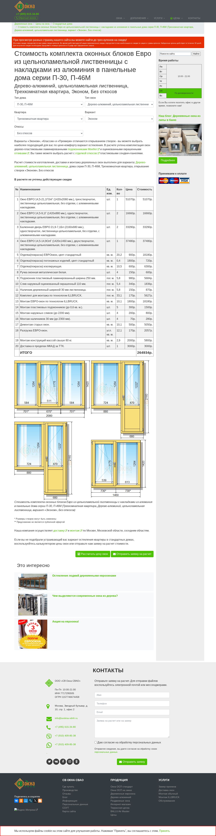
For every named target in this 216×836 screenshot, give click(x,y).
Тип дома (20, 97)
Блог (65, 797)
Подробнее (168, 160)
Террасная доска (120, 807)
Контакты (194, 18)
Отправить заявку (134, 761)
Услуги (158, 18)
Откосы (19, 126)
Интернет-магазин (121, 804)
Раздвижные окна (120, 800)
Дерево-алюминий (121, 797)
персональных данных (105, 752)
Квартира (20, 112)
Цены (176, 18)
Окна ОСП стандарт (122, 786)
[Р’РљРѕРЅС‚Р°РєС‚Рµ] (16, 801)
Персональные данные (75, 804)
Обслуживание (167, 800)
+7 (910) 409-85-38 (65, 735)
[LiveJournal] (31, 801)
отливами (20, 153)
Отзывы (66, 793)
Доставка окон (166, 790)
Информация (69, 800)
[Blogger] (40, 801)
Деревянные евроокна (123, 793)
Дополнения (138, 18)
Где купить (68, 786)
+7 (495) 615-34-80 (27, 14)
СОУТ (65, 807)
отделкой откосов (86, 153)
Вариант (90, 112)
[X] (35, 801)
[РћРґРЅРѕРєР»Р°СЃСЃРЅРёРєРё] (21, 801)
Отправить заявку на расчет (133, 554)
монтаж (74, 530)
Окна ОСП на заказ (121, 790)
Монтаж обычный (168, 793)
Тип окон (90, 97)
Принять (164, 830)
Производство (70, 790)
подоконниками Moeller (82, 149)
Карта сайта (69, 811)
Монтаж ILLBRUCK (169, 797)
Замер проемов (167, 786)
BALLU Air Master (120, 811)
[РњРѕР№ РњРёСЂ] (26, 801)
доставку (58, 530)
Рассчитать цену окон (94, 554)
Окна (119, 18)
